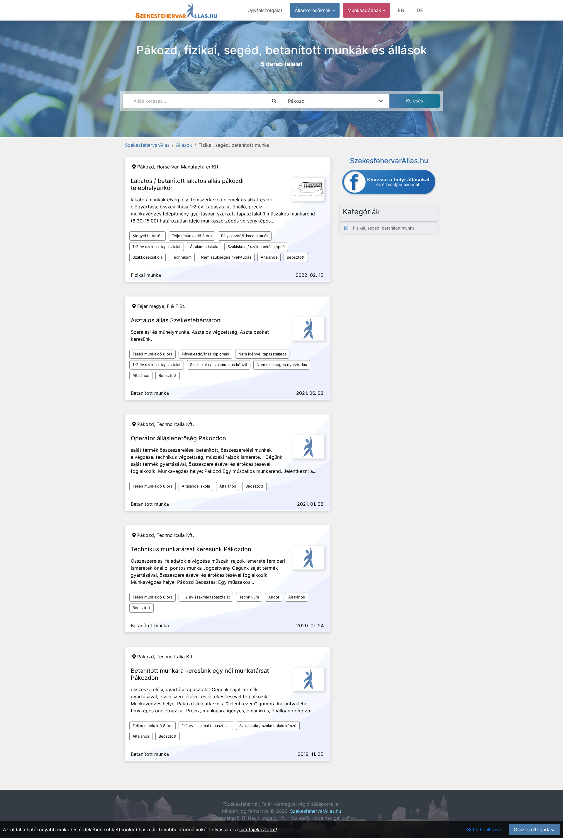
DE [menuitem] (420, 10)
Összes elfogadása (535, 829)
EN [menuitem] (401, 10)
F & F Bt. (176, 306)
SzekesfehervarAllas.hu (315, 811)
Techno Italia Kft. (175, 424)
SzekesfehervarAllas (147, 145)
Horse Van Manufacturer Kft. (188, 167)
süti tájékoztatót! (258, 829)
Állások (184, 145)
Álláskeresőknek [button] (313, 10)
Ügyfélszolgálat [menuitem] (264, 10)
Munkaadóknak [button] (365, 10)
